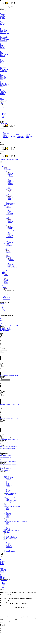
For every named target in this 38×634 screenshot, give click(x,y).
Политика (2, 571)
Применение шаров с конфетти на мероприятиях (8, 446)
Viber (3, 117)
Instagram (3, 114)
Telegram (3, 115)
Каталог (5, 168)
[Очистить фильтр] (1, 351)
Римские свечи (10, 227)
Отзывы (1, 562)
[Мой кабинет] (0, 160)
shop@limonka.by (4, 303)
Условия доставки (3, 570)
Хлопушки (8, 251)
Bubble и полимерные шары (21, 325)
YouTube (3, 116)
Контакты (2, 563)
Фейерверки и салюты (12, 209)
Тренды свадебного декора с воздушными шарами (8, 442)
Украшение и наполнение (30, 325)
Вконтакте (4, 113)
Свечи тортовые (9, 245)
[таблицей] (2, 333)
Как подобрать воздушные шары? (6, 468)
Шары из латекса (11, 191)
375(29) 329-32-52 (4, 100)
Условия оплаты (3, 569)
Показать (2, 352)
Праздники (8, 256)
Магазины (2, 568)
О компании (2, 561)
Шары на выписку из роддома (5, 459)
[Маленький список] (0, 334)
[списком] (1, 333)
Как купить (6, 275)
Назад (6, 167)
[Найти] (1, 8)
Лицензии (2, 564)
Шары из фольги (11, 197)
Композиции (10, 173)
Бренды (1, 558)
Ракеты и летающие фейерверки (13, 231)
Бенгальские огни (3, 577)
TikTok (3, 310)
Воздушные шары (9, 170)
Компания (6, 279)
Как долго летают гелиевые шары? (6, 455)
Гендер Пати (10, 259)
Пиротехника (8, 207)
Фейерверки (2, 575)
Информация (2, 566)
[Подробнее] (0, 447)
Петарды (9, 220)
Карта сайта (2, 572)
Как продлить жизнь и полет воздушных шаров (8, 464)
